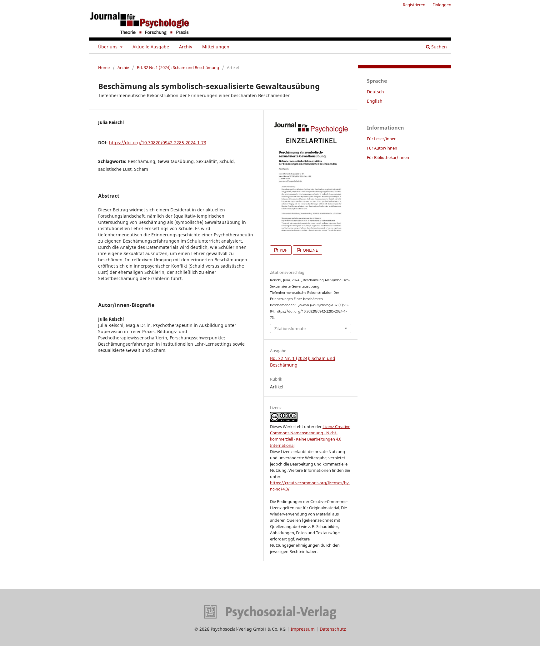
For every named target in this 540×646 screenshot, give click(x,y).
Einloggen (441, 4)
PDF (283, 250)
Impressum (303, 629)
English (374, 101)
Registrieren (414, 4)
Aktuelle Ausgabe (150, 47)
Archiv (185, 47)
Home (104, 67)
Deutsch (375, 92)
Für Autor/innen (382, 148)
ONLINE (310, 250)
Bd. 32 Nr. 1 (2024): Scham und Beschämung (178, 67)
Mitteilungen (215, 47)
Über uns (108, 47)
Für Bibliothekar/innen (388, 157)
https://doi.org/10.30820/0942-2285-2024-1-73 (157, 142)
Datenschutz (333, 629)
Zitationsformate (290, 328)
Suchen (438, 47)
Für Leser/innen (382, 138)
